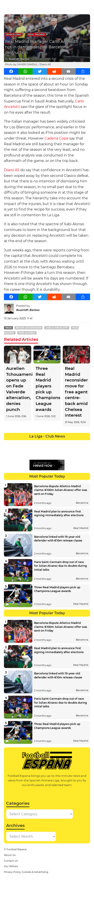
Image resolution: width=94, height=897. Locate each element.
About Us (10, 855)
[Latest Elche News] (51, 443)
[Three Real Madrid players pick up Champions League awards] (47, 354)
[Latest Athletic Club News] (16, 443)
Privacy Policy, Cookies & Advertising (26, 871)
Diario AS (11, 170)
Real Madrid (36, 34)
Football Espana (17, 849)
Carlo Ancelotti (56, 327)
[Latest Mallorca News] (8, 452)
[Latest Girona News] (77, 443)
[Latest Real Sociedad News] (60, 452)
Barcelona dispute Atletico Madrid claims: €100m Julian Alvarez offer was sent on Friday (60, 490)
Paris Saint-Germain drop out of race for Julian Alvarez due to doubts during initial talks (60, 565)
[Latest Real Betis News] (34, 452)
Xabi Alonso (27, 332)
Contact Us (11, 860)
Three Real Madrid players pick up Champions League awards (47, 389)
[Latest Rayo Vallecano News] (25, 452)
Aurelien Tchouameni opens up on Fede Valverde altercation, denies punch (17, 389)
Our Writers (11, 866)
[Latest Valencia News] (77, 452)
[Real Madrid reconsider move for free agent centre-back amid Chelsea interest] (76, 354)
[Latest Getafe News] (68, 443)
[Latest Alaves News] (8, 443)
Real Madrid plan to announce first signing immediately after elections (59, 513)
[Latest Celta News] (42, 443)
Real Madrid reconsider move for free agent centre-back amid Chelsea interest (76, 392)
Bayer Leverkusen (28, 327)
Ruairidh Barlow (19, 58)
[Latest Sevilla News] (68, 452)
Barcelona (13, 34)
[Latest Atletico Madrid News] (25, 443)
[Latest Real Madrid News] (42, 452)
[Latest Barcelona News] (34, 443)
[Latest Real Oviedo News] (51, 452)
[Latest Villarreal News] (86, 452)
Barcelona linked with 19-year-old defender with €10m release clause (58, 538)
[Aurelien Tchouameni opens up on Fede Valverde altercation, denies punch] (17, 354)
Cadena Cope (56, 138)
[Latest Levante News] (86, 443)
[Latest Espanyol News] (60, 443)
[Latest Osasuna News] (16, 452)
